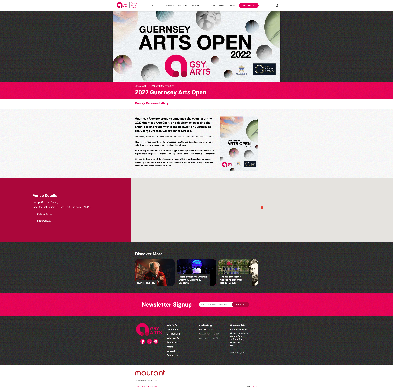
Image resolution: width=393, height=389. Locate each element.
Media (170, 346)
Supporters (210, 5)
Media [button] (221, 5)
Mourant (154, 380)
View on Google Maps (238, 352)
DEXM (255, 386)
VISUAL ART (140, 86)
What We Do (173, 338)
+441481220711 (206, 329)
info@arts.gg (205, 325)
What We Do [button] (197, 5)
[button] (239, 144)
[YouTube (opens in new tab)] (155, 341)
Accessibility (152, 386)
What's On (172, 325)
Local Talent (173, 329)
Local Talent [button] (169, 5)
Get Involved (183, 5)
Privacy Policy (140, 386)
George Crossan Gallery (151, 103)
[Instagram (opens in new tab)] (148, 341)
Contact (232, 5)
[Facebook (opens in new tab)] (142, 341)
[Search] (276, 5)
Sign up (240, 304)
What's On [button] (156, 5)
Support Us (248, 5)
